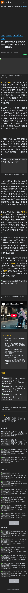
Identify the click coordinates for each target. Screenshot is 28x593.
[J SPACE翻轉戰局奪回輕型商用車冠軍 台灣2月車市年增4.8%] (5, 508)
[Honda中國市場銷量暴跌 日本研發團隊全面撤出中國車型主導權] (5, 452)
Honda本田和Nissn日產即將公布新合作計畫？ (19, 396)
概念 (21, 35)
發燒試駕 (10, 6)
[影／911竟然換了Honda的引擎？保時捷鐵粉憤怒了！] (5, 484)
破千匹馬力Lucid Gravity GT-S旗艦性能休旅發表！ (15, 356)
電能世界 (24, 6)
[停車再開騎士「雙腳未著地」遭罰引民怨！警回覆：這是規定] (5, 516)
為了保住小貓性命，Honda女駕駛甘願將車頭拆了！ (19, 434)
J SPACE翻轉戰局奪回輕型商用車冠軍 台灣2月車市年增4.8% (19, 507)
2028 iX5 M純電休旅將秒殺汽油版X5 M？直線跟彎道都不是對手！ (15, 362)
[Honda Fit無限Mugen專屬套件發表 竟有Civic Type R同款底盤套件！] (7, 388)
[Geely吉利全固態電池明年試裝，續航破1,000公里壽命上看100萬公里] (5, 541)
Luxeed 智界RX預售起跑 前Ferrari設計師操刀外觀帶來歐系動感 (15, 345)
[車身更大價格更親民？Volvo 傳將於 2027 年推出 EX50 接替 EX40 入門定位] (5, 550)
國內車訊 (3, 6)
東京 (3, 38)
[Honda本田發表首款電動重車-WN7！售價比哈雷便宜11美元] (7, 380)
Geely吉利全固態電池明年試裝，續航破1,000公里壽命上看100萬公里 (14, 351)
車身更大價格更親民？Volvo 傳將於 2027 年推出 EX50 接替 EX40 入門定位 (19, 549)
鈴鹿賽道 (8, 35)
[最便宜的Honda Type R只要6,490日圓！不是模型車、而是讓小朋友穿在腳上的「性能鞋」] (5, 442)
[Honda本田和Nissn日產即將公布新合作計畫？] (7, 396)
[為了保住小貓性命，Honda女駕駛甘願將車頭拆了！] (5, 434)
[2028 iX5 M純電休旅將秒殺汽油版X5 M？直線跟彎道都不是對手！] (5, 574)
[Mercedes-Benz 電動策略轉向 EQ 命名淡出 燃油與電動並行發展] (5, 500)
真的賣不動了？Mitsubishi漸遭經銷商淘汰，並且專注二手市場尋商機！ (19, 475)
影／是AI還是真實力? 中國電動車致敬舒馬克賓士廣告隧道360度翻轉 (19, 533)
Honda (16, 35)
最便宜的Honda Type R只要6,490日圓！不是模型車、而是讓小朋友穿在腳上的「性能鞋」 (19, 442)
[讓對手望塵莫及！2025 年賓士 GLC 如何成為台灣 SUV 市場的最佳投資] (5, 492)
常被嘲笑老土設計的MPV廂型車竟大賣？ (15, 339)
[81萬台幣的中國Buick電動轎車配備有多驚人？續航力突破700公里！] (5, 566)
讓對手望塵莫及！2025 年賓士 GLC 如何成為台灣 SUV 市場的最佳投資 (19, 491)
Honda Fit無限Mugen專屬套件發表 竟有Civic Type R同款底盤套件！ (19, 388)
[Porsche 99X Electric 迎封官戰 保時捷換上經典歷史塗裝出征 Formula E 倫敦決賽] (5, 460)
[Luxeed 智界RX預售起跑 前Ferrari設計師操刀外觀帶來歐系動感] (5, 558)
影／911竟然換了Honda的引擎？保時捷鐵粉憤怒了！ (19, 483)
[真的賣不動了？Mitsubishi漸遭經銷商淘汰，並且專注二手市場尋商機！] (5, 475)
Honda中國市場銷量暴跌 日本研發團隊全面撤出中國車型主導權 (19, 451)
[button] (26, 2)
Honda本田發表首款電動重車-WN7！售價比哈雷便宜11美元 (19, 380)
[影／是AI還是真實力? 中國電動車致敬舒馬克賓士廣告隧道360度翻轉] (5, 533)
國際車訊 (17, 6)
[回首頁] (8, 2)
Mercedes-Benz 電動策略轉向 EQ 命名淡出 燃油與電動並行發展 (19, 499)
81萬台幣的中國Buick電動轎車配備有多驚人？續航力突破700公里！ (18, 565)
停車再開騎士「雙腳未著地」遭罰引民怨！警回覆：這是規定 (19, 515)
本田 (3, 35)
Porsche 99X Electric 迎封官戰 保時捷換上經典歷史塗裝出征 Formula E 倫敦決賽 (19, 459)
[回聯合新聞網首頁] (2, 2)
